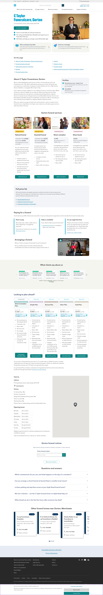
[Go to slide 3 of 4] (52, 541)
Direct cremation (61, 177)
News (15, 572)
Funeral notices (58, 66)
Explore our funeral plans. (39, 369)
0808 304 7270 (84, 6)
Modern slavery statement (44, 578)
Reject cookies (76, 589)
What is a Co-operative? (20, 567)
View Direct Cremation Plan (21, 355)
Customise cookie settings (76, 586)
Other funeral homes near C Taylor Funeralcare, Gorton (69, 69)
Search (63, 5)
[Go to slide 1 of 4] (49, 541)
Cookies (23, 578)
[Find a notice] (64, 455)
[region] (51, 589)
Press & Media (17, 570)
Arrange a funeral (39, 9)
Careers (54, 560)
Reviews (18, 69)
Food (15, 1)
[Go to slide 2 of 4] (50, 541)
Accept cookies (76, 593)
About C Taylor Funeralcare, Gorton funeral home (29, 61)
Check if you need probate (74, 232)
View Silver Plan (66, 356)
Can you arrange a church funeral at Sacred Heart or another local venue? (41, 481)
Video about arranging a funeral (24, 66)
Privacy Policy (17, 578)
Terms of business (51, 553)
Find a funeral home (84, 1)
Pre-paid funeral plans (67, 9)
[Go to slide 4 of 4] (53, 541)
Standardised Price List (23, 199)
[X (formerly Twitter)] (79, 560)
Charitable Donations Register (51, 550)
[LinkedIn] (88, 560)
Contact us (54, 565)
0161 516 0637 (22, 28)
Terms (28, 578)
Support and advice (81, 9)
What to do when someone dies (24, 9)
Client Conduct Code (19, 565)
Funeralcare (32, 1)
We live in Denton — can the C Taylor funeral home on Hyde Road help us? (41, 494)
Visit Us (56, 61)
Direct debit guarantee (38, 565)
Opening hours (58, 64)
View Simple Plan (36, 356)
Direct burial (80, 177)
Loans (37, 1)
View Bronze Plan (51, 356)
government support (48, 225)
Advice (53, 562)
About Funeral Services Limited (21, 562)
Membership (36, 560)
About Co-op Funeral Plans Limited (22, 560)
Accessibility (34, 578)
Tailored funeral (22, 177)
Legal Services (25, 1)
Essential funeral (41, 177)
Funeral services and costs (23, 64)
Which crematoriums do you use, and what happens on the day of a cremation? (43, 474)
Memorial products (53, 9)
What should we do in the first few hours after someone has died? (38, 500)
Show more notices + (51, 462)
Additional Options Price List (25, 201)
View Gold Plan (81, 356)
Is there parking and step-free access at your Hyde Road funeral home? (40, 487)
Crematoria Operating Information (26, 204)
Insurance (19, 1)
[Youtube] (85, 560)
